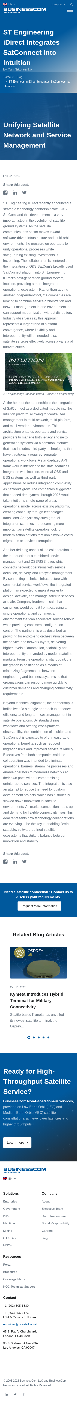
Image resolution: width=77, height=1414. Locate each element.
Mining (7, 1230)
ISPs (6, 1216)
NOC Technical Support (19, 1286)
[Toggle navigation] (70, 10)
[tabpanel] (38, 984)
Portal (7, 1264)
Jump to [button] (56, 4)
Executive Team (52, 1208)
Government (11, 1208)
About (46, 1201)
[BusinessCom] (25, 10)
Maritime (9, 1223)
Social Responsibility (55, 1223)
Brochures (10, 1271)
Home (7, 77)
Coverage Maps (14, 1279)
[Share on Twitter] (24, 193)
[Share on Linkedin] (16, 193)
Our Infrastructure (54, 1216)
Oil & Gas (9, 1238)
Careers (47, 1230)
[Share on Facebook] (6, 193)
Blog (19, 77)
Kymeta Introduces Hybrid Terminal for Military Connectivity (36, 1000)
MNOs (7, 1245)
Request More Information (39, 906)
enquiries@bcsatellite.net (20, 1324)
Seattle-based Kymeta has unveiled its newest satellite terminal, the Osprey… (37, 1020)
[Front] (25, 1170)
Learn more (16, 1142)
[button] (9, 4)
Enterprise (10, 1201)
